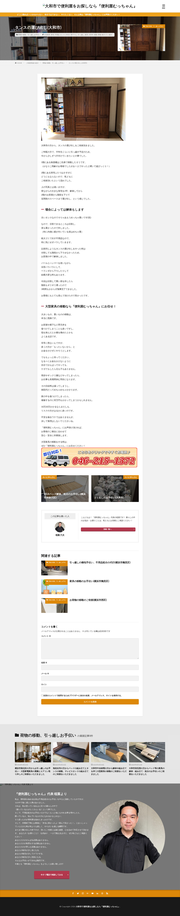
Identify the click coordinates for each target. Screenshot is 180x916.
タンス (62, 35)
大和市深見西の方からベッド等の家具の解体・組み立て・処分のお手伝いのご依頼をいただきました (147, 771)
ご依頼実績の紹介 (32, 63)
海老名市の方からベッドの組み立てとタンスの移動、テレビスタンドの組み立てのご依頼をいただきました (71, 771)
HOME (19, 63)
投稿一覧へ (107, 529)
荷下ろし (74, 35)
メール (45, 673)
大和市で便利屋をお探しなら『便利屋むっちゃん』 (98, 906)
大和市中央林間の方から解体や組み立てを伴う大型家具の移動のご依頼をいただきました (109, 771)
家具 (86, 35)
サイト (44, 684)
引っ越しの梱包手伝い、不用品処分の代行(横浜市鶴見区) (100, 562)
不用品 (57, 35)
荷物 (99, 35)
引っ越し (81, 35)
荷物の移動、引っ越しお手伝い (29, 35)
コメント (46, 636)
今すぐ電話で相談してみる (52, 875)
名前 (44, 663)
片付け (67, 35)
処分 (110, 35)
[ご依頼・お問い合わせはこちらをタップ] (89, 457)
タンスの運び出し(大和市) (78, 63)
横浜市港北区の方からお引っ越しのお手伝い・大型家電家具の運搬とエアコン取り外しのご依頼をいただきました (32, 771)
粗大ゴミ (105, 35)
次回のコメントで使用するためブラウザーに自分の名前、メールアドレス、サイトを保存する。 (83, 695)
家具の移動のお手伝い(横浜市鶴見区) (89, 581)
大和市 (91, 35)
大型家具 (47, 35)
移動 (95, 35)
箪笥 (52, 35)
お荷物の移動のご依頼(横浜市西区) (88, 599)
